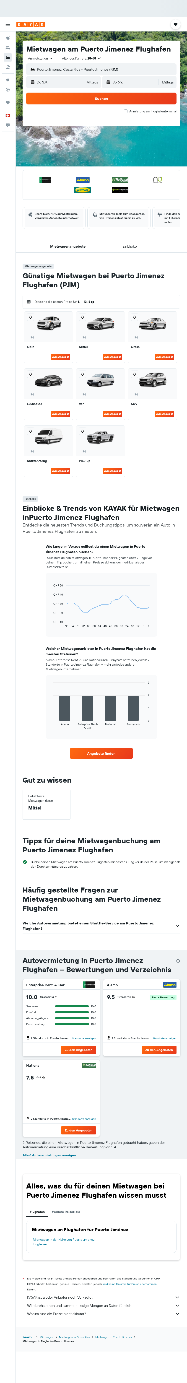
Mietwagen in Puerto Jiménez (113, 1337)
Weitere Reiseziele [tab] (66, 1212)
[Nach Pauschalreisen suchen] (8, 67)
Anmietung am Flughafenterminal (153, 111)
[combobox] (40, 58)
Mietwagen (47, 1337)
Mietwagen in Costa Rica (74, 1337)
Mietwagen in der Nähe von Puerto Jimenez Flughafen (63, 1242)
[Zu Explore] (8, 80)
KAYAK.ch (28, 1337)
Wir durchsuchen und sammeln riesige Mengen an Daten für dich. (79, 1305)
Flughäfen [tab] (37, 1212)
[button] (8, 24)
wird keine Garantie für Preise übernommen (130, 1284)
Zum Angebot (60, 356)
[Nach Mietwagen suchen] (8, 57)
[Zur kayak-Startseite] (30, 24)
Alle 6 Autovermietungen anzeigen (49, 1155)
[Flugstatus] (8, 89)
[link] (101, 753)
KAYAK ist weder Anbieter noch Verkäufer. (60, 1297)
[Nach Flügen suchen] (8, 38)
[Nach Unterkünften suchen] (8, 47)
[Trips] (8, 102)
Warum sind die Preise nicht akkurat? (56, 1313)
